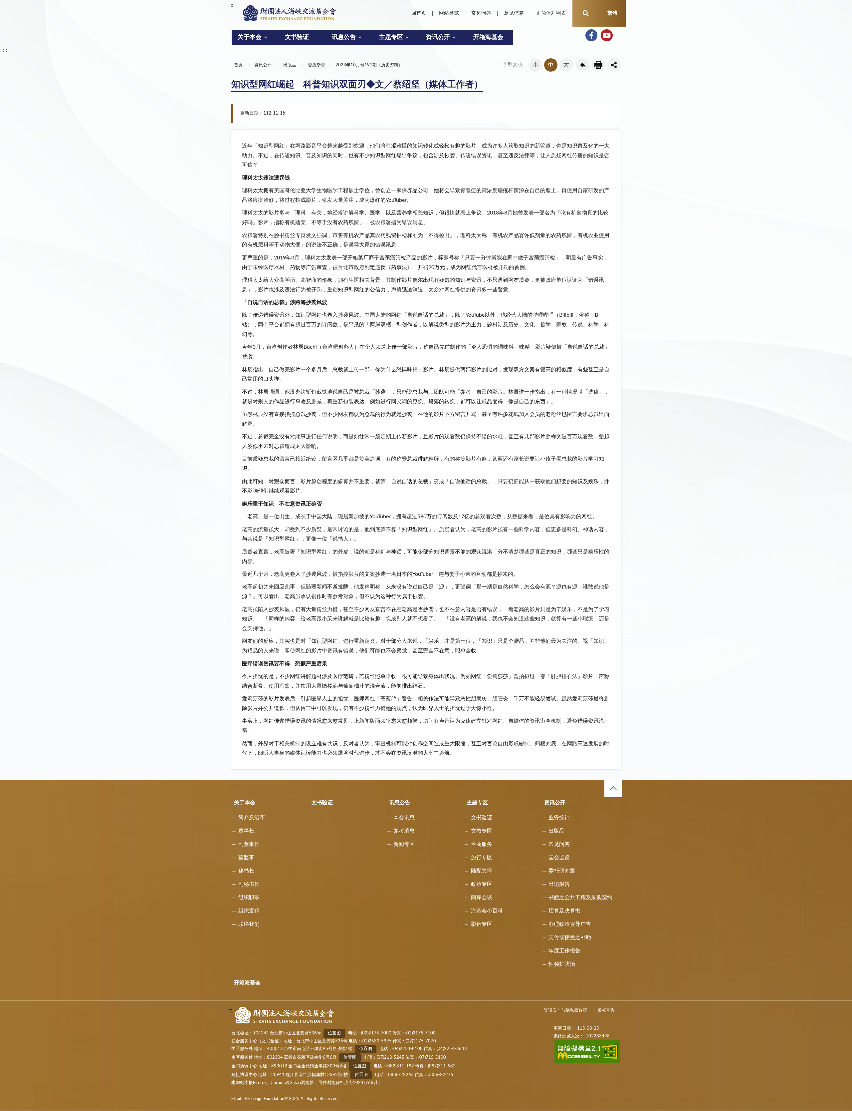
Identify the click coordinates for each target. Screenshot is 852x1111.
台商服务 (481, 844)
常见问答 (481, 13)
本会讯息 (404, 817)
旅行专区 (481, 857)
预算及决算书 (564, 911)
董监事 (246, 857)
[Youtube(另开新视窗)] (607, 35)
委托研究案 (561, 871)
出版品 (289, 65)
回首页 (418, 13)
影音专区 (481, 924)
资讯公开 (438, 37)
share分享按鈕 (614, 65)
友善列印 (598, 65)
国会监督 (559, 857)
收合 (613, 788)
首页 (238, 65)
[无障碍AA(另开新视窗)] (587, 1062)
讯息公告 (344, 37)
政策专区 (481, 884)
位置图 (334, 1033)
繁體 (612, 13)
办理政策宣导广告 (569, 924)
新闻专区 (404, 844)
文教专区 (481, 831)
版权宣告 (606, 1010)
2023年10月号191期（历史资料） (369, 65)
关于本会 (250, 37)
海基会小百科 (487, 911)
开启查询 (585, 13)
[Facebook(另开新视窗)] (591, 35)
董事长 (246, 831)
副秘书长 (249, 884)
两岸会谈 (481, 897)
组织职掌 (249, 897)
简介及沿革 (251, 817)
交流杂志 (316, 65)
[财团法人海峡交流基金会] (289, 12)
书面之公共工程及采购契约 (580, 897)
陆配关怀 (481, 871)
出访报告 (559, 884)
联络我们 (249, 924)
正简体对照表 (551, 13)
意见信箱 (514, 13)
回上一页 (582, 65)
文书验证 (297, 37)
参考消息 (404, 831)
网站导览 (449, 13)
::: (231, 5)
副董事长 (249, 844)
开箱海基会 (488, 37)
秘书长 (246, 871)
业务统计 (559, 817)
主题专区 (391, 37)
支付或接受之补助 (569, 937)
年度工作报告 (564, 950)
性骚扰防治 (561, 964)
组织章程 (249, 911)
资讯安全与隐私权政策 (565, 1010)
